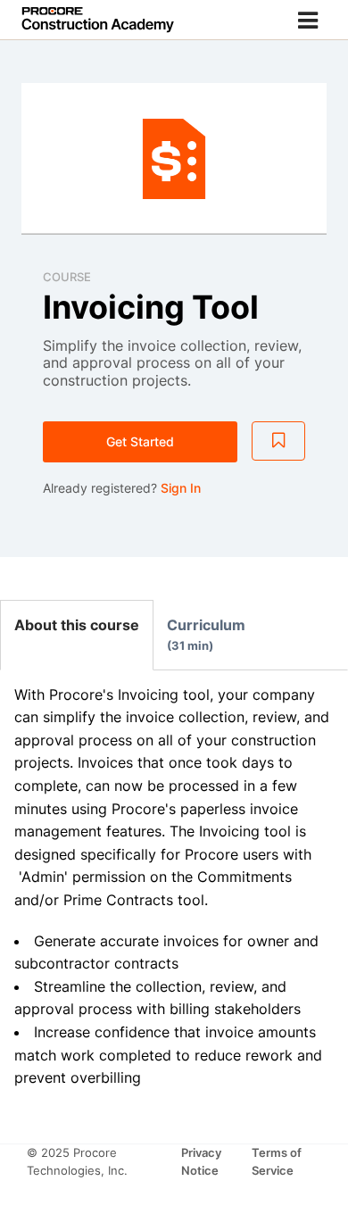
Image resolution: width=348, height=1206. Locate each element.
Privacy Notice (201, 1161)
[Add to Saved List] (278, 441)
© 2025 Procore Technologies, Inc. (77, 1161)
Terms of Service (277, 1161)
